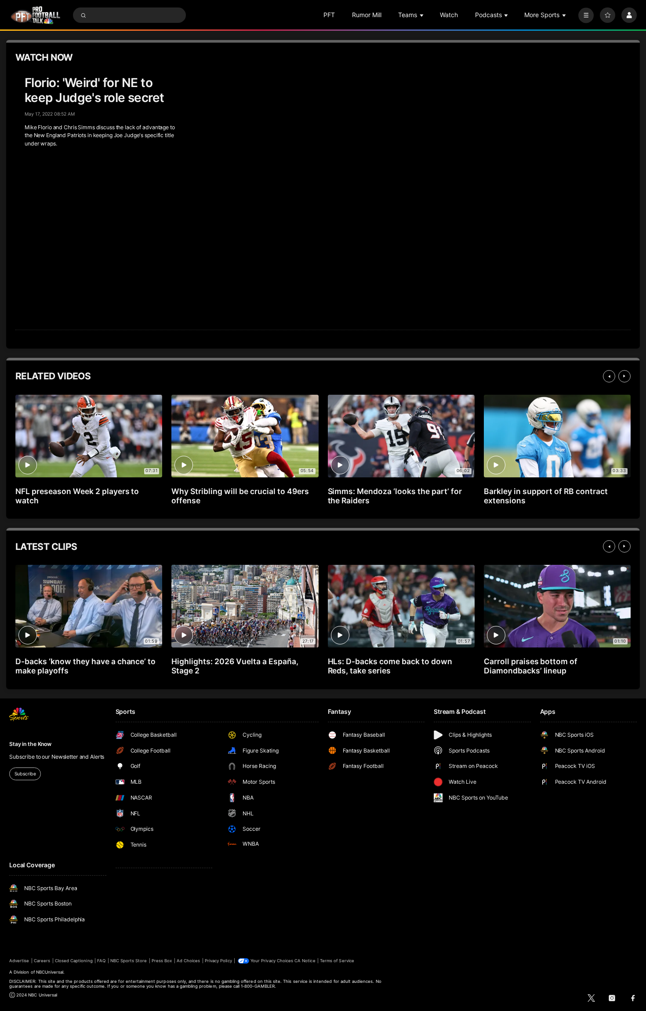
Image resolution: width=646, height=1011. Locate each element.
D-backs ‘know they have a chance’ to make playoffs (85, 666)
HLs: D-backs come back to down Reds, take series (390, 666)
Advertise (19, 960)
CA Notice (304, 960)
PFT (329, 14)
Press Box (162, 960)
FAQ (101, 960)
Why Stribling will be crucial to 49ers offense (239, 496)
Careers (42, 960)
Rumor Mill (366, 14)
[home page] (35, 15)
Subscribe (25, 774)
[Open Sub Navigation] (422, 15)
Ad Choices (188, 960)
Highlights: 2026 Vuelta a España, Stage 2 (234, 666)
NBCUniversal (50, 972)
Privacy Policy (218, 960)
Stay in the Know (30, 744)
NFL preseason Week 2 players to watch (77, 496)
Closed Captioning (74, 960)
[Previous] (609, 376)
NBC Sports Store (128, 960)
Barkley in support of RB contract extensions (546, 496)
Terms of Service (337, 960)
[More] (586, 15)
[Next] (624, 376)
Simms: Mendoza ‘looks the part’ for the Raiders (395, 496)
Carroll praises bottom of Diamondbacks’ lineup (531, 666)
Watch (449, 14)
